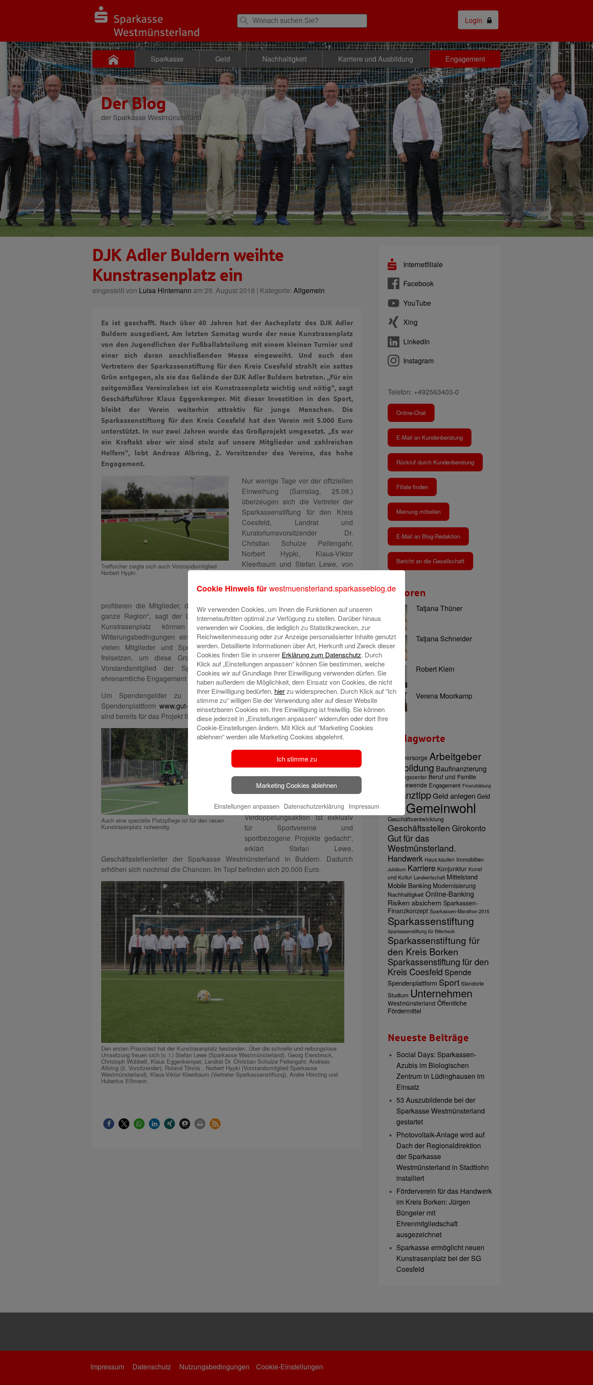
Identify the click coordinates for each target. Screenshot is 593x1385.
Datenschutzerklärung (314, 806)
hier (279, 691)
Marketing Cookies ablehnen (296, 785)
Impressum (364, 806)
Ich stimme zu (297, 758)
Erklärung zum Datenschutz (321, 654)
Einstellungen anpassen (247, 806)
